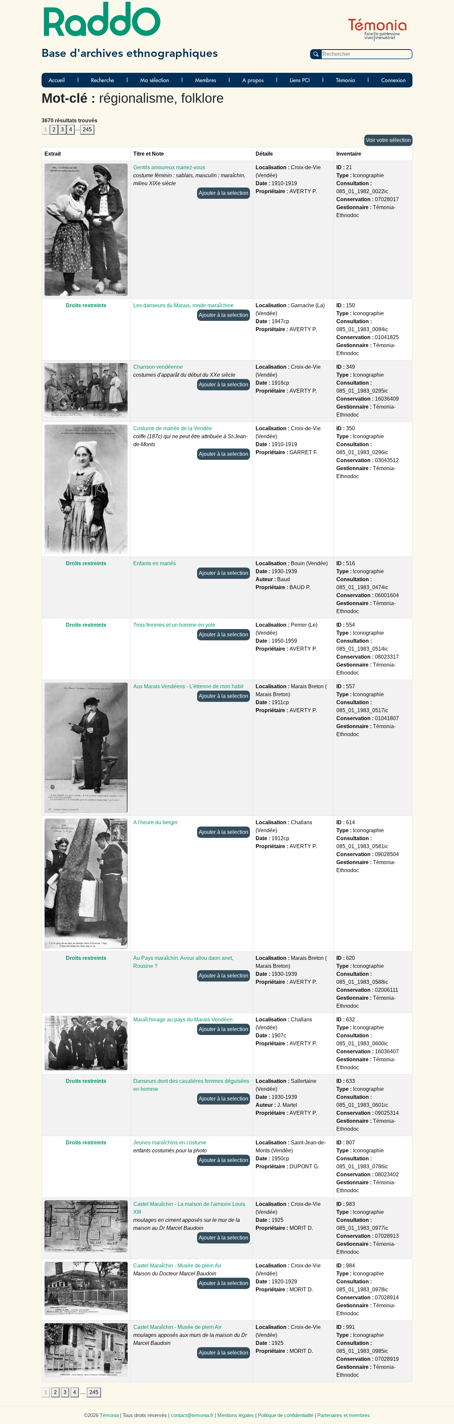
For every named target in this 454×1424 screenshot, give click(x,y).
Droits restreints (86, 305)
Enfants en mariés (154, 563)
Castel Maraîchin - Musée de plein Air (177, 1265)
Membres (205, 80)
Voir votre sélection (388, 140)
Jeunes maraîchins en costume (169, 1142)
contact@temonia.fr (192, 1415)
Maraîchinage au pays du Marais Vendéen (183, 1019)
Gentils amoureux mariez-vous (169, 167)
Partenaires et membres (343, 1415)
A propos (253, 80)
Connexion (393, 80)
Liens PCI (300, 80)
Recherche (102, 80)
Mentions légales (235, 1415)
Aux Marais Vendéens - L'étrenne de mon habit (188, 686)
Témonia (345, 80)
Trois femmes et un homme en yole (174, 625)
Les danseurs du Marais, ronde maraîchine (183, 305)
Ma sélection (154, 80)
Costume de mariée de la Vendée (172, 428)
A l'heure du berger (155, 822)
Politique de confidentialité (285, 1415)
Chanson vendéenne (158, 367)
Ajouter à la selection (223, 193)
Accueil (57, 80)
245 (87, 129)
